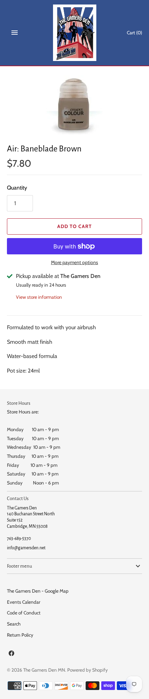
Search (13, 624)
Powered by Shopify (87, 670)
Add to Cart (74, 226)
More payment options (74, 262)
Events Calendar (23, 602)
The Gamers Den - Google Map (38, 591)
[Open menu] (14, 32)
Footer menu (19, 566)
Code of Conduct (24, 612)
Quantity (17, 187)
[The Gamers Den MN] (74, 33)
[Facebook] (11, 654)
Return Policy (20, 635)
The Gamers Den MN (44, 670)
